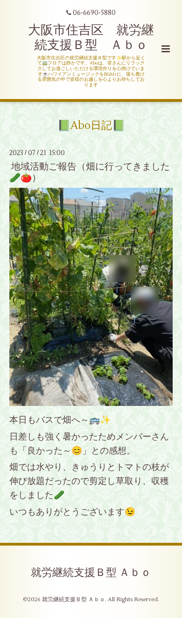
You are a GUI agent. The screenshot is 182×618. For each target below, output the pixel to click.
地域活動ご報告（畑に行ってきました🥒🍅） (89, 172)
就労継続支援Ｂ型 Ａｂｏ (91, 572)
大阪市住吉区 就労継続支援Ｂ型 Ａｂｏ (91, 37)
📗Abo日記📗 (91, 125)
